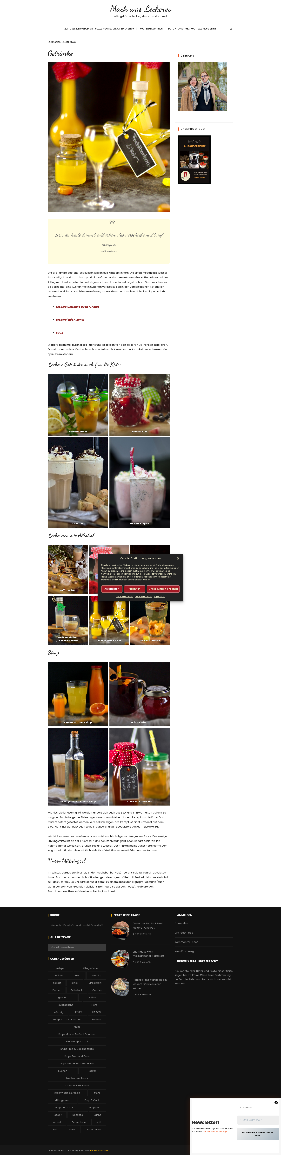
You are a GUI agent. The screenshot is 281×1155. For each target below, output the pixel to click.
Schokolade (79, 1122)
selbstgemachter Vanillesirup (78, 801)
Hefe (94, 1005)
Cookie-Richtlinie (124, 596)
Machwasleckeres (77, 1078)
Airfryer (60, 968)
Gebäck (97, 990)
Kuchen (62, 1071)
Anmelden (181, 923)
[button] (178, 558)
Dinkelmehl (95, 983)
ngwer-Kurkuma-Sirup (78, 722)
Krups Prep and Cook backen (77, 1063)
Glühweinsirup (139, 722)
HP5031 (78, 1012)
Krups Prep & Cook (77, 1041)
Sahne (97, 1115)
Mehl (97, 1093)
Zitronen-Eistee (78, 431)
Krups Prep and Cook (77, 1056)
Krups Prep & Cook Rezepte (77, 1049)
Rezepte (78, 1115)
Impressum (159, 596)
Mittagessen (62, 1100)
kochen (96, 1019)
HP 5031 (96, 1012)
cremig (96, 975)
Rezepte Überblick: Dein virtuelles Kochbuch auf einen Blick (98, 28)
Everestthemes (99, 1150)
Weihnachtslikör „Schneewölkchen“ (67, 639)
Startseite (54, 42)
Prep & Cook (92, 1100)
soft (98, 1122)
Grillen (92, 997)
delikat (57, 983)
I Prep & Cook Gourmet (67, 1019)
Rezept (57, 1115)
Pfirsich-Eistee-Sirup (139, 801)
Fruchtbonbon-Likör (109, 640)
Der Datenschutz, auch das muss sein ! (192, 28)
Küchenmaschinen (151, 28)
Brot (77, 975)
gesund (62, 997)
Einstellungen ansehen (163, 589)
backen (58, 975)
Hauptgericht (65, 1005)
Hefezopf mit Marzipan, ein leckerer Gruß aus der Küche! (150, 984)
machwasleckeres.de (67, 1093)
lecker (92, 1071)
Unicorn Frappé (139, 523)
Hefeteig (58, 1012)
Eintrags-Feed (184, 933)
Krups (77, 1027)
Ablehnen (134, 589)
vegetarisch (94, 1129)
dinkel (74, 983)
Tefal (72, 1129)
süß (55, 1129)
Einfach (57, 990)
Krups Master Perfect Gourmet (77, 1034)
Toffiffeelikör (68, 590)
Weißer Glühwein (150, 640)
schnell (57, 1122)
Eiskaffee (77, 523)
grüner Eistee (140, 431)
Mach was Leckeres (140, 9)
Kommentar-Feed (186, 942)
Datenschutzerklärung (215, 1131)
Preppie (94, 1107)
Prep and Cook (64, 1107)
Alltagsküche (90, 968)
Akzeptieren (111, 589)
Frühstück (76, 990)
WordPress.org (184, 951)
